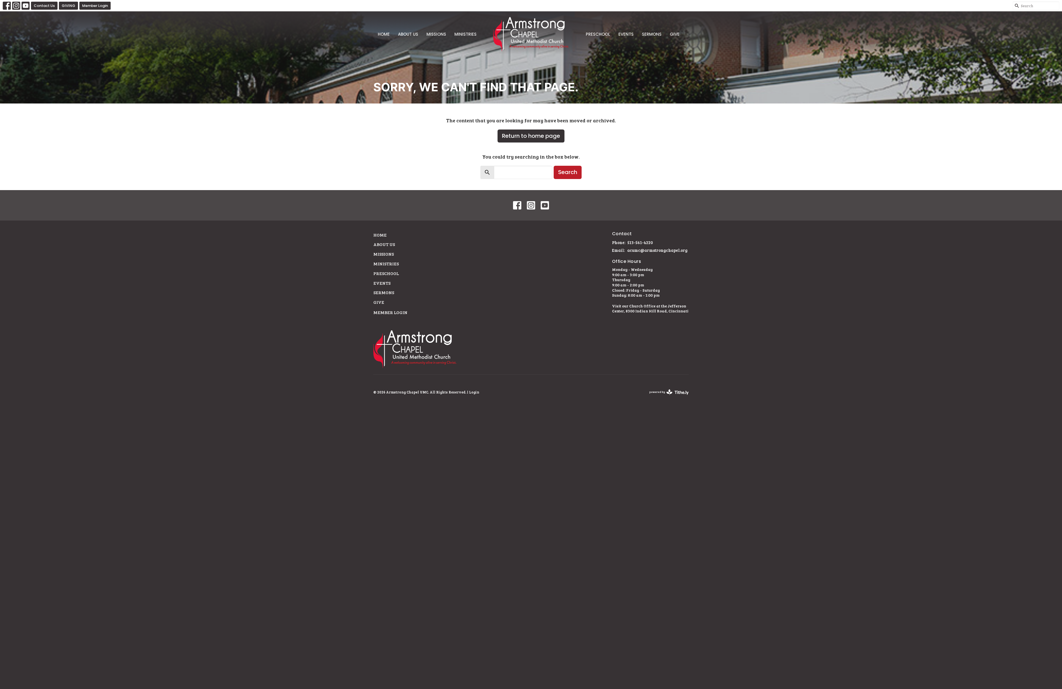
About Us (408, 34)
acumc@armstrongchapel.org (657, 250)
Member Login (95, 5)
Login (474, 392)
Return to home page (531, 136)
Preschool (598, 34)
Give (675, 34)
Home (384, 34)
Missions (436, 34)
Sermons (652, 34)
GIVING (68, 5)
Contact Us (44, 5)
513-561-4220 (640, 242)
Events (626, 34)
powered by (666, 396)
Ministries (465, 34)
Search (567, 172)
